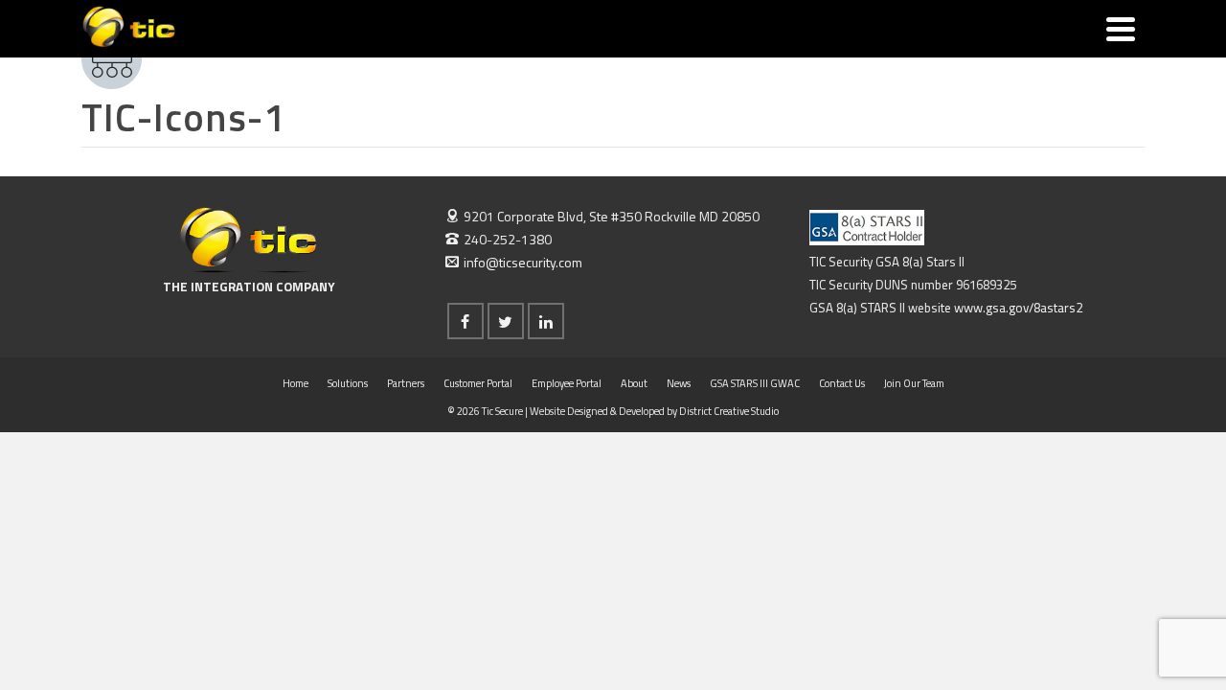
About (634, 383)
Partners (405, 383)
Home (295, 383)
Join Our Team (914, 383)
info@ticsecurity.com (523, 262)
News (679, 383)
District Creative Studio (729, 411)
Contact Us (842, 383)
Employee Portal (567, 383)
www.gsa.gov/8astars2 (1018, 307)
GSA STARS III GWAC (755, 383)
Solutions (348, 383)
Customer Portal (477, 383)
